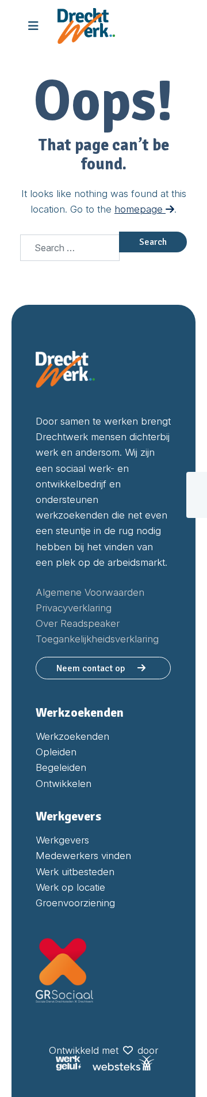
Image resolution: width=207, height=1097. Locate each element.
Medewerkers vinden (83, 855)
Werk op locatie (70, 887)
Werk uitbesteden (75, 871)
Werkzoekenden (72, 736)
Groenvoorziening (75, 903)
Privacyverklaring (74, 608)
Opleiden (56, 752)
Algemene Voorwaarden (90, 592)
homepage (140, 209)
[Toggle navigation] (33, 26)
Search (153, 242)
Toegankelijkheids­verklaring (97, 639)
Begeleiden (61, 767)
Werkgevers (62, 840)
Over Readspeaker (78, 623)
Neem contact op (91, 668)
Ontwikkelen (63, 783)
